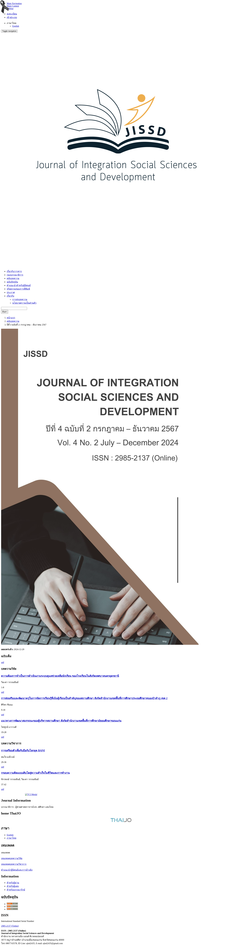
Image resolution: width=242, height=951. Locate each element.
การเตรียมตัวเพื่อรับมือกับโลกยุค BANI (23, 750)
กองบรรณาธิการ (15, 275)
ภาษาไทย (11, 838)
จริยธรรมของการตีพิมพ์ (18, 289)
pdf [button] (2, 662)
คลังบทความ (13, 278)
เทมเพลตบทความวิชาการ (13, 864)
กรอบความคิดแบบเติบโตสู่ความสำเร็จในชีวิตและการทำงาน (35, 772)
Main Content (13, 6)
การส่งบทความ (19, 299)
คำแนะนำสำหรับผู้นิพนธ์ (19, 285)
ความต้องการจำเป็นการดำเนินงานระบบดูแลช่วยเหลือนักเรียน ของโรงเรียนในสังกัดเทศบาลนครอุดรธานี (60, 675)
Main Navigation (14, 3)
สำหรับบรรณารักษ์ (16, 889)
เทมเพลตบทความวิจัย (11, 858)
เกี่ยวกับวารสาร (14, 271)
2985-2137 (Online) (10, 926)
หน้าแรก (11, 317)
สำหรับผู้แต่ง (13, 886)
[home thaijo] (121, 821)
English (15, 26)
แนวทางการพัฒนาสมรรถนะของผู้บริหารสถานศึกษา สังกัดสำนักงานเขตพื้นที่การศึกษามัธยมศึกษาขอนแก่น (61, 720)
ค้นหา (4, 312)
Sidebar (10, 8)
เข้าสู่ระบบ (12, 17)
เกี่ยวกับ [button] (10, 296)
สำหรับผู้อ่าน (13, 882)
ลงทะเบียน (12, 14)
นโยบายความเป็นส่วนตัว (24, 303)
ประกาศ (11, 292)
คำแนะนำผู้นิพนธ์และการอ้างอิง (16, 870)
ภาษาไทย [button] (11, 23)
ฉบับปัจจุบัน (12, 282)
